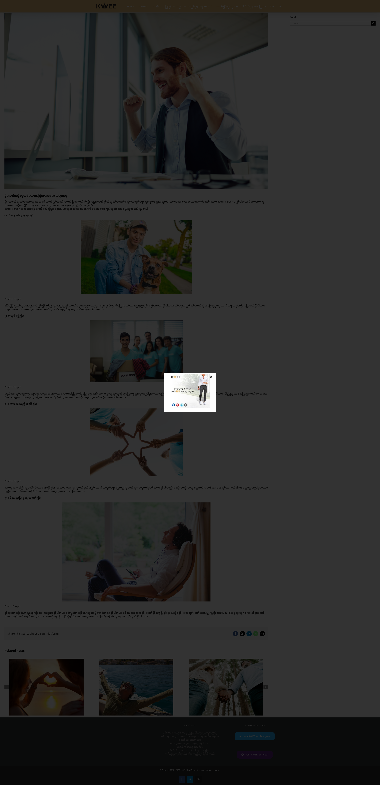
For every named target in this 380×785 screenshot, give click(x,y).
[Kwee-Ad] (190, 375)
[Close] (211, 377)
